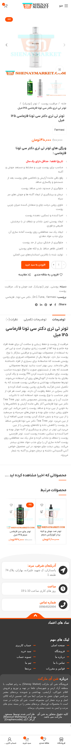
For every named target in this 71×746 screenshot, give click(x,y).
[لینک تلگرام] (36, 304)
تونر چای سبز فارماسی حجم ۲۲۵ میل (20, 533)
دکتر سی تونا (23, 297)
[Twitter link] (50, 304)
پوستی (55, 287)
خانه (63, 104)
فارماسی (9, 297)
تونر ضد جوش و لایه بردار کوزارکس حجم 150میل (50, 535)
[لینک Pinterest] (45, 304)
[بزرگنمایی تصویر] (59, 69)
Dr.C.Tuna (38, 297)
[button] (42, 511)
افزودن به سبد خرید (35, 264)
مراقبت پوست (49, 104)
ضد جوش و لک (23, 287)
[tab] (58, 319)
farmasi (51, 297)
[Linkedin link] (41, 304)
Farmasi (59, 130)
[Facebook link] (55, 304)
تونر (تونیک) (29, 104)
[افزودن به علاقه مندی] (42, 505)
